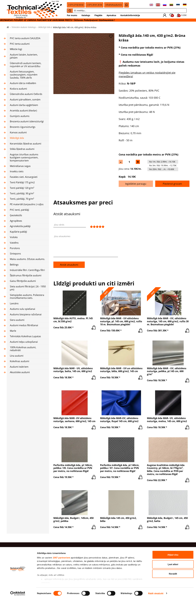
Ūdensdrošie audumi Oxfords (26, 94)
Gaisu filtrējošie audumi (23, 281)
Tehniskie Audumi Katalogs (23, 27)
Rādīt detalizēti (156, 593)
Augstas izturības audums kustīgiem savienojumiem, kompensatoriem (24, 157)
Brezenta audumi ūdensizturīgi (27, 121)
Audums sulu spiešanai (22, 309)
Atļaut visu (172, 555)
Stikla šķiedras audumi (22, 149)
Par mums (72, 15)
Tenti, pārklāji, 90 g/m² (22, 193)
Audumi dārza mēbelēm (23, 83)
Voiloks (14, 237)
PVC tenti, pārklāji (19, 209)
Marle (13, 330)
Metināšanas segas (20, 166)
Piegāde (98, 15)
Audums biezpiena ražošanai (25, 314)
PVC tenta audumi (20, 43)
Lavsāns (14, 303)
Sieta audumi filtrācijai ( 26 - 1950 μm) (28, 288)
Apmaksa (111, 15)
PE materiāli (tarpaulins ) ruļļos (27, 204)
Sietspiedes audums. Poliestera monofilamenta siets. (27, 297)
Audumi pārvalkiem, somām (25, 99)
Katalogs (86, 15)
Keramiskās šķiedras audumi (25, 143)
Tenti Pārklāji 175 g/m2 (22, 182)
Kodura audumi (18, 88)
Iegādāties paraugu (135, 183)
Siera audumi (17, 320)
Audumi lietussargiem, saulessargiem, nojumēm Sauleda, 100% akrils (23, 74)
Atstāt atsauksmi (69, 264)
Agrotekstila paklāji (20, 226)
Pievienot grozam (172, 183)
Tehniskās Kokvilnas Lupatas (25, 336)
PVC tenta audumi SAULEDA (25, 38)
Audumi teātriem (19, 366)
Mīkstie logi (16, 49)
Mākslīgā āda (44, 27)
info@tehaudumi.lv (113, 4)
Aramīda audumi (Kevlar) (23, 110)
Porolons (15, 248)
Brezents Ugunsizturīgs (22, 127)
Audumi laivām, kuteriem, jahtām (24, 56)
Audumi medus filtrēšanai (24, 325)
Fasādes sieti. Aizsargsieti (23, 177)
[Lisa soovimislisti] (111, 36)
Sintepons (15, 253)
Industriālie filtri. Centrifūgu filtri (27, 270)
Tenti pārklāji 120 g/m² (22, 188)
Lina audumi (16, 355)
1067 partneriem (61, 557)
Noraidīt (173, 573)
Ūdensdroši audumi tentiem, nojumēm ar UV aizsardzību (25, 65)
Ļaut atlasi (173, 564)
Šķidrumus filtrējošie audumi (25, 275)
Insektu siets (17, 171)
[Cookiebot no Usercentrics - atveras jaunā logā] (17, 593)
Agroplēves (16, 220)
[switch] (86, 593)
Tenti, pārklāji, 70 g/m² (22, 198)
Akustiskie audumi (20, 372)
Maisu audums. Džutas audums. (27, 259)
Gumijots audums (19, 116)
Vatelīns (14, 242)
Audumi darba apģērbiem (24, 105)
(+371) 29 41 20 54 (94, 4)
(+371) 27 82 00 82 (75, 4)
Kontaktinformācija (130, 15)
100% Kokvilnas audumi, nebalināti (23, 349)
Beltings (14, 264)
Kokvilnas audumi (19, 361)
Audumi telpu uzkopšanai (24, 341)
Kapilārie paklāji (18, 231)
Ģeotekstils (16, 215)
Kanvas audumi (18, 132)
